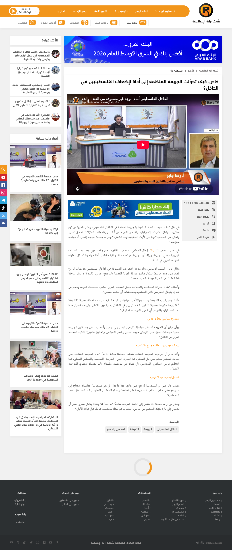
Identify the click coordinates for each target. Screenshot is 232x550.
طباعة (206, 230)
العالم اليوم (141, 11)
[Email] (3, 223)
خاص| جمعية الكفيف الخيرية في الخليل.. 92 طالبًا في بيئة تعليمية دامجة (39, 180)
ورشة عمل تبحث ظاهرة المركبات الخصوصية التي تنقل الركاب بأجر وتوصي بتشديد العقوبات (31, 55)
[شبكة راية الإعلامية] (206, 13)
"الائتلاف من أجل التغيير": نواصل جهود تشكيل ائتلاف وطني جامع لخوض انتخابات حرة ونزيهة (36, 278)
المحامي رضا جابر (116, 429)
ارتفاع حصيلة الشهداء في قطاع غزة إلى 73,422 (38, 231)
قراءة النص (203, 237)
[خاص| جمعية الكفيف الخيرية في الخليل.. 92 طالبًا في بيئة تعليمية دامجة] (35, 160)
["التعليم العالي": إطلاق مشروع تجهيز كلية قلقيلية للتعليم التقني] (55, 103)
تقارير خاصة (100, 11)
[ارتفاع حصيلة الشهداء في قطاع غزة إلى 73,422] (35, 209)
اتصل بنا (61, 11)
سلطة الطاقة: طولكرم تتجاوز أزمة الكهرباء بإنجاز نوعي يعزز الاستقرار (33, 71)
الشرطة (134, 429)
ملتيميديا (122, 11)
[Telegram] (3, 200)
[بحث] (3, 169)
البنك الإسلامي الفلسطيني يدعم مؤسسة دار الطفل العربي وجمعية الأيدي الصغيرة (31, 88)
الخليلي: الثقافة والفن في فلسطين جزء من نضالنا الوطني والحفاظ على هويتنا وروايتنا (33, 118)
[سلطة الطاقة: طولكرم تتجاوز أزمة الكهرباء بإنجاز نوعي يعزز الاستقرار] (55, 70)
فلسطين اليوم (166, 11)
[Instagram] (3, 192)
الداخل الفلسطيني (167, 429)
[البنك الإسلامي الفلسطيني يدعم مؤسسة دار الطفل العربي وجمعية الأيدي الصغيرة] (55, 87)
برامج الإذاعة (80, 11)
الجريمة (148, 429)
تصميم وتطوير (214, 542)
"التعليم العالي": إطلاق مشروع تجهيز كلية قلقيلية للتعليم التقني (31, 103)
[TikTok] (3, 208)
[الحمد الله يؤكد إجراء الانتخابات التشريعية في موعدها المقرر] (35, 356)
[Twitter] (3, 215)
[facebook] (3, 185)
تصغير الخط (203, 216)
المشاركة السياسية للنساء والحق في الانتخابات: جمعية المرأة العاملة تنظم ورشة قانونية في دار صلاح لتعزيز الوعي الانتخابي (36, 422)
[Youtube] (3, 177)
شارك (206, 223)
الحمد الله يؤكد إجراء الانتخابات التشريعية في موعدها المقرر (41, 377)
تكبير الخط (204, 209)
